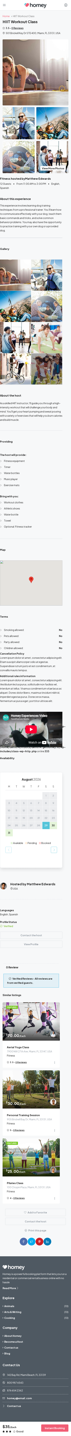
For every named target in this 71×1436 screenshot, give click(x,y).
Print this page (37, 1230)
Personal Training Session (23, 1115)
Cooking (9, 1317)
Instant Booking (55, 1428)
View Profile (31, 944)
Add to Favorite (37, 1212)
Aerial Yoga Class (18, 1047)
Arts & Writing (12, 1311)
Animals (9, 1306)
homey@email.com (19, 1398)
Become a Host (13, 1341)
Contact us (11, 1347)
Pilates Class (15, 1183)
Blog (7, 1353)
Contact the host (31, 935)
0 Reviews (17, 28)
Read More (9, 1288)
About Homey (13, 1335)
